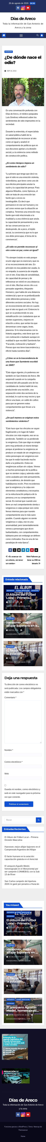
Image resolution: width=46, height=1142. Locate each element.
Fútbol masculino (22, 590)
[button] (38, 35)
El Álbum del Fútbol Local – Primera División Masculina (21, 598)
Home (23, 1136)
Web (6, 774)
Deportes (10, 590)
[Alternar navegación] (21, 35)
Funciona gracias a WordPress (16, 1127)
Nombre (8, 750)
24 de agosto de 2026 (19, 986)
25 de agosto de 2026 (19, 928)
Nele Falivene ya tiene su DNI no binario (33, 560)
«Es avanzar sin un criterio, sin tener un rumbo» (14, 560)
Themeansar (23, 1130)
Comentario (10, 697)
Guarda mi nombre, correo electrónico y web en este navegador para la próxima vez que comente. (22, 793)
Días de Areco (23, 18)
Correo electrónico (13, 762)
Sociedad (8, 51)
